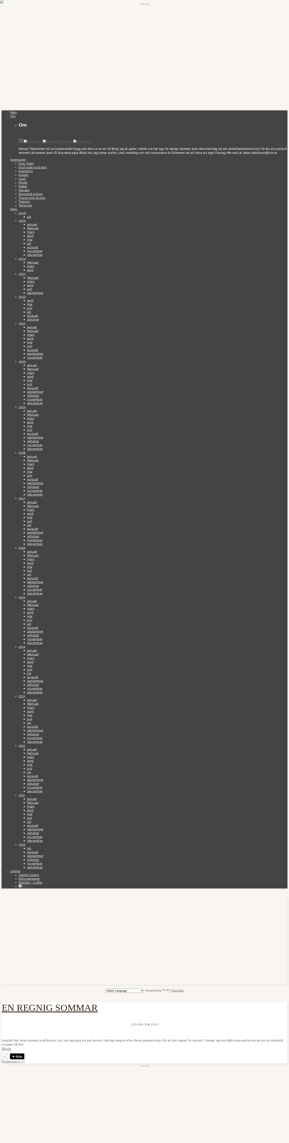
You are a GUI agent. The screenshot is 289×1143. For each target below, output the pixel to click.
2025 (22, 221)
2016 (22, 548)
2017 (22, 498)
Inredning (26, 171)
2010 (22, 844)
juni (29, 289)
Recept (24, 190)
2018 (22, 453)
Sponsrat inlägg (31, 194)
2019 (22, 407)
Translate (177, 991)
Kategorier (18, 160)
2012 (22, 746)
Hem (13, 112)
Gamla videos (29, 875)
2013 (22, 696)
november (35, 251)
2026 (22, 213)
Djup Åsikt (26, 163)
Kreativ (24, 175)
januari (32, 224)
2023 (22, 274)
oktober (33, 319)
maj (29, 240)
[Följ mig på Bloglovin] (21, 141)
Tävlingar (25, 205)
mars (30, 232)
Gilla (19, 1056)
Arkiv (13, 209)
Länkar (15, 871)
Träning (24, 202)
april (30, 236)
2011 (22, 795)
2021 (22, 323)
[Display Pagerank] (57, 142)
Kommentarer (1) (13, 1061)
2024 (22, 259)
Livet (22, 179)
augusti (32, 247)
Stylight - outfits (30, 883)
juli (29, 217)
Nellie (23, 186)
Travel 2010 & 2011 (32, 198)
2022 (22, 297)
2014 (22, 647)
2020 (22, 361)
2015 (22, 597)
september (35, 293)
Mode (23, 183)
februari (33, 228)
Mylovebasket (29, 879)
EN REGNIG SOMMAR (50, 1007)
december (35, 255)
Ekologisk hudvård (33, 167)
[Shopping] (33, 142)
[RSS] (26, 886)
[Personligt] (82, 142)
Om (12, 116)
